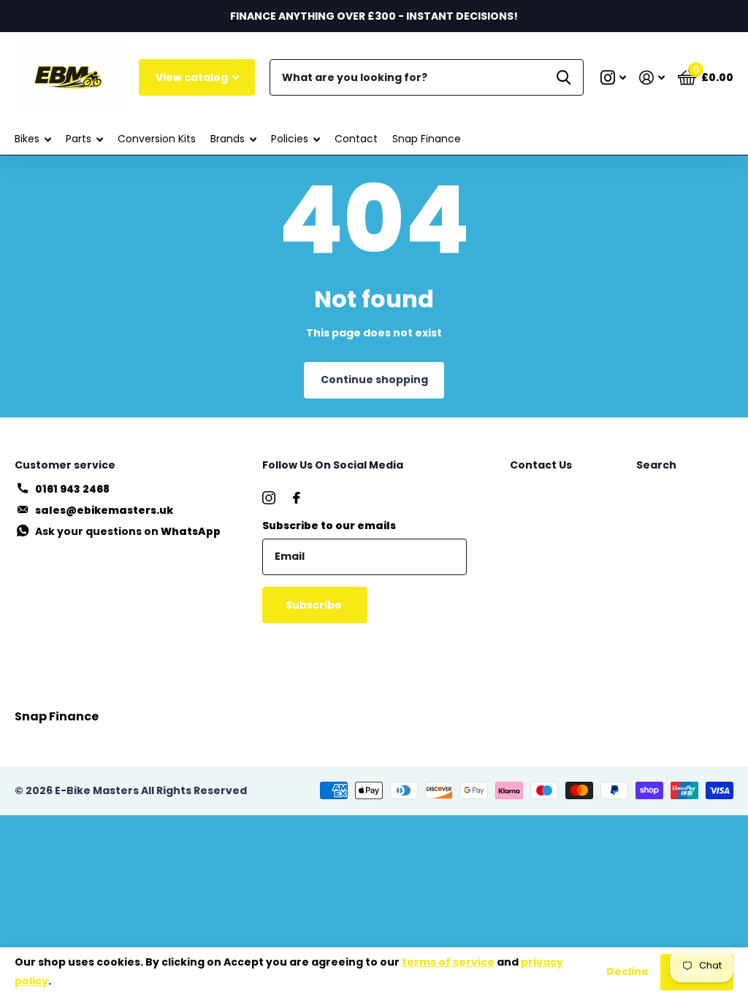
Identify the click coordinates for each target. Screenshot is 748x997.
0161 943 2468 (72, 489)
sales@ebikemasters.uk (104, 510)
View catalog (193, 77)
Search (656, 465)
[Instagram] (268, 497)
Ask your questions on (128, 531)
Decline (627, 971)
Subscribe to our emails (329, 525)
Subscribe (315, 605)
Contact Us (541, 465)
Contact (356, 138)
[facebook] (296, 498)
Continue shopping (374, 379)
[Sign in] (651, 77)
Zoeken (563, 77)
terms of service (448, 962)
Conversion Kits (157, 138)
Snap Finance (426, 138)
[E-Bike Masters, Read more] (613, 77)
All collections (33, 139)
